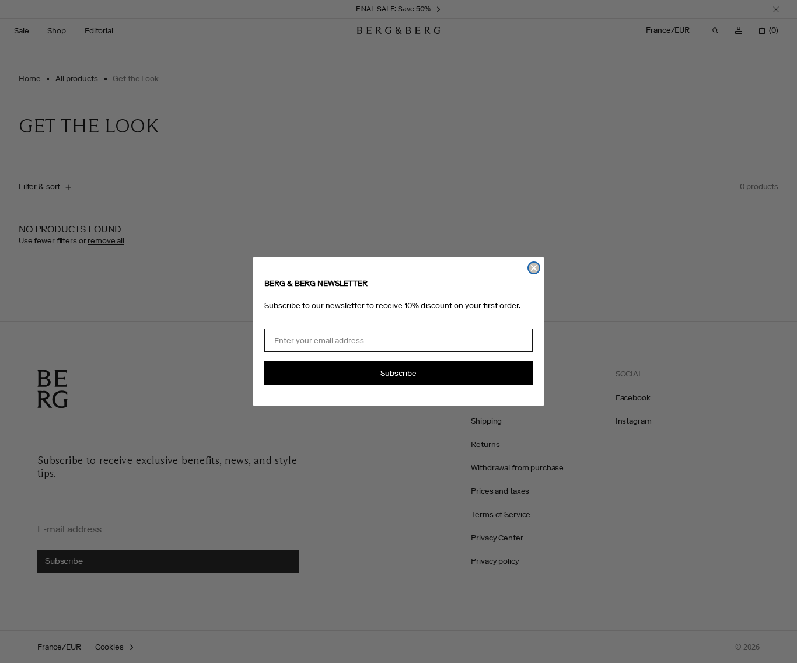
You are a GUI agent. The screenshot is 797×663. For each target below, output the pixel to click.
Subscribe (398, 373)
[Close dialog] (534, 268)
